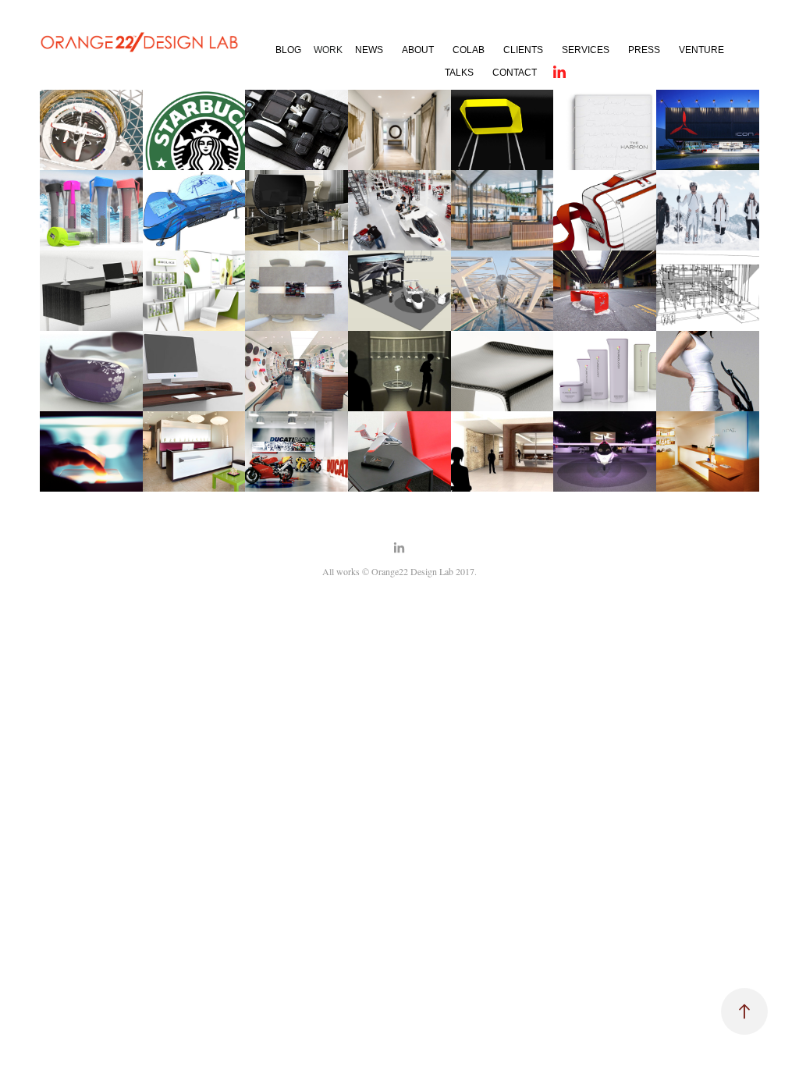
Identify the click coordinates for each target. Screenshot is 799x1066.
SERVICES (585, 49)
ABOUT (418, 49)
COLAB (469, 49)
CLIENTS (523, 49)
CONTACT (514, 72)
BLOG (288, 49)
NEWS (369, 49)
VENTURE (701, 49)
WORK (328, 49)
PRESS (644, 49)
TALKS (459, 72)
